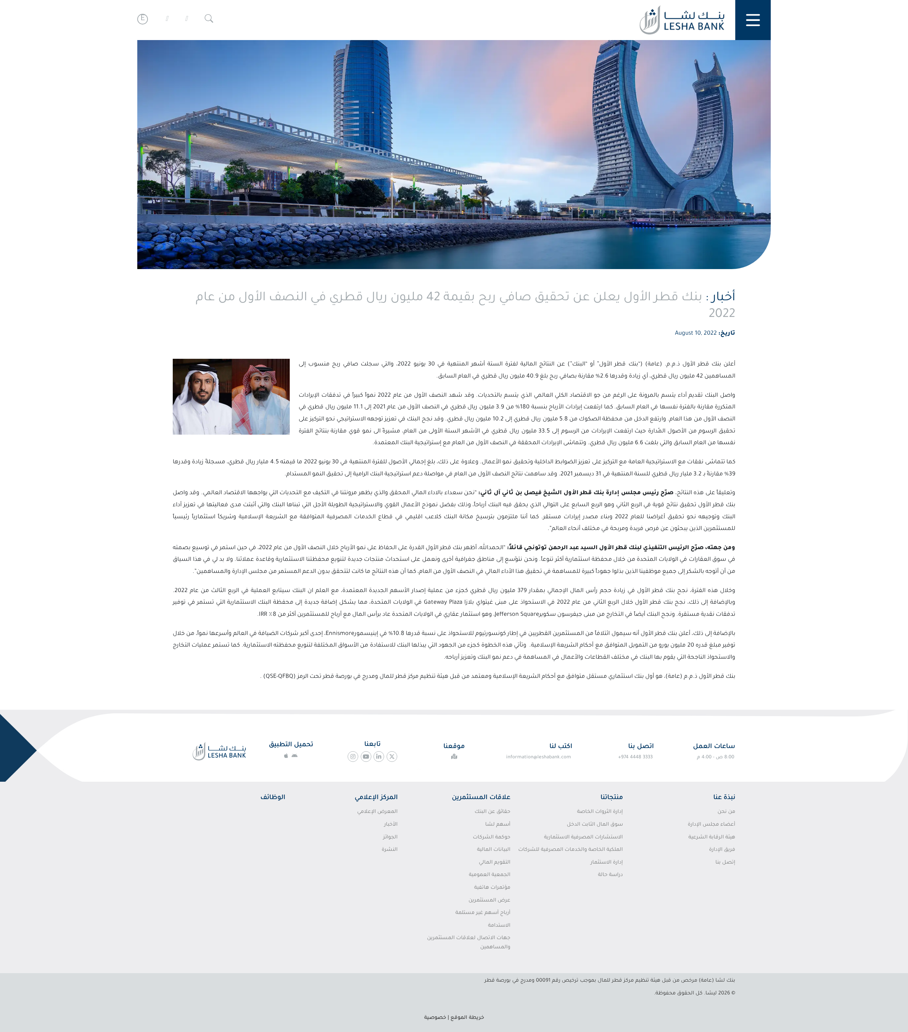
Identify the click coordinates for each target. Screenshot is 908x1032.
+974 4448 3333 (635, 757)
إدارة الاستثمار (607, 863)
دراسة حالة (610, 875)
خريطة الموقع (467, 1018)
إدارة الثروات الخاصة (600, 812)
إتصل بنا (725, 863)
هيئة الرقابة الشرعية (711, 838)
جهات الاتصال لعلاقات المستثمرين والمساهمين (468, 943)
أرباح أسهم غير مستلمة (482, 913)
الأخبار (391, 825)
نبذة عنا (724, 798)
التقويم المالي (494, 863)
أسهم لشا (497, 825)
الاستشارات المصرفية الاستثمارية (583, 838)
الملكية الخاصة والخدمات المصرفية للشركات (570, 850)
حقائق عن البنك (492, 812)
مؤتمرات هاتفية (492, 888)
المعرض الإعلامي (377, 812)
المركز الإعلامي (376, 798)
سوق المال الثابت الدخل (595, 825)
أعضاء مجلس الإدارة (711, 825)
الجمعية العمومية (489, 875)
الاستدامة (499, 926)
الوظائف (272, 798)
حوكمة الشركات (491, 838)
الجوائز (390, 838)
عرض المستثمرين (489, 901)
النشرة (390, 850)
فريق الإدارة (722, 850)
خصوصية (435, 1018)
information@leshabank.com (538, 757)
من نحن (726, 812)
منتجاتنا (611, 798)
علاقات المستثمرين (481, 798)
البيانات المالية (493, 850)
